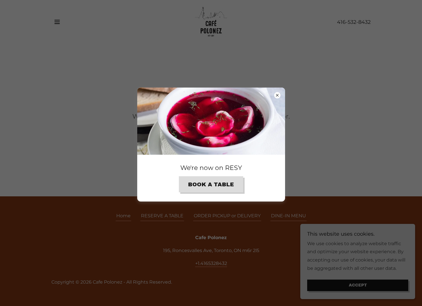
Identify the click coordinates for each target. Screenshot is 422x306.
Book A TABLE (211, 184)
